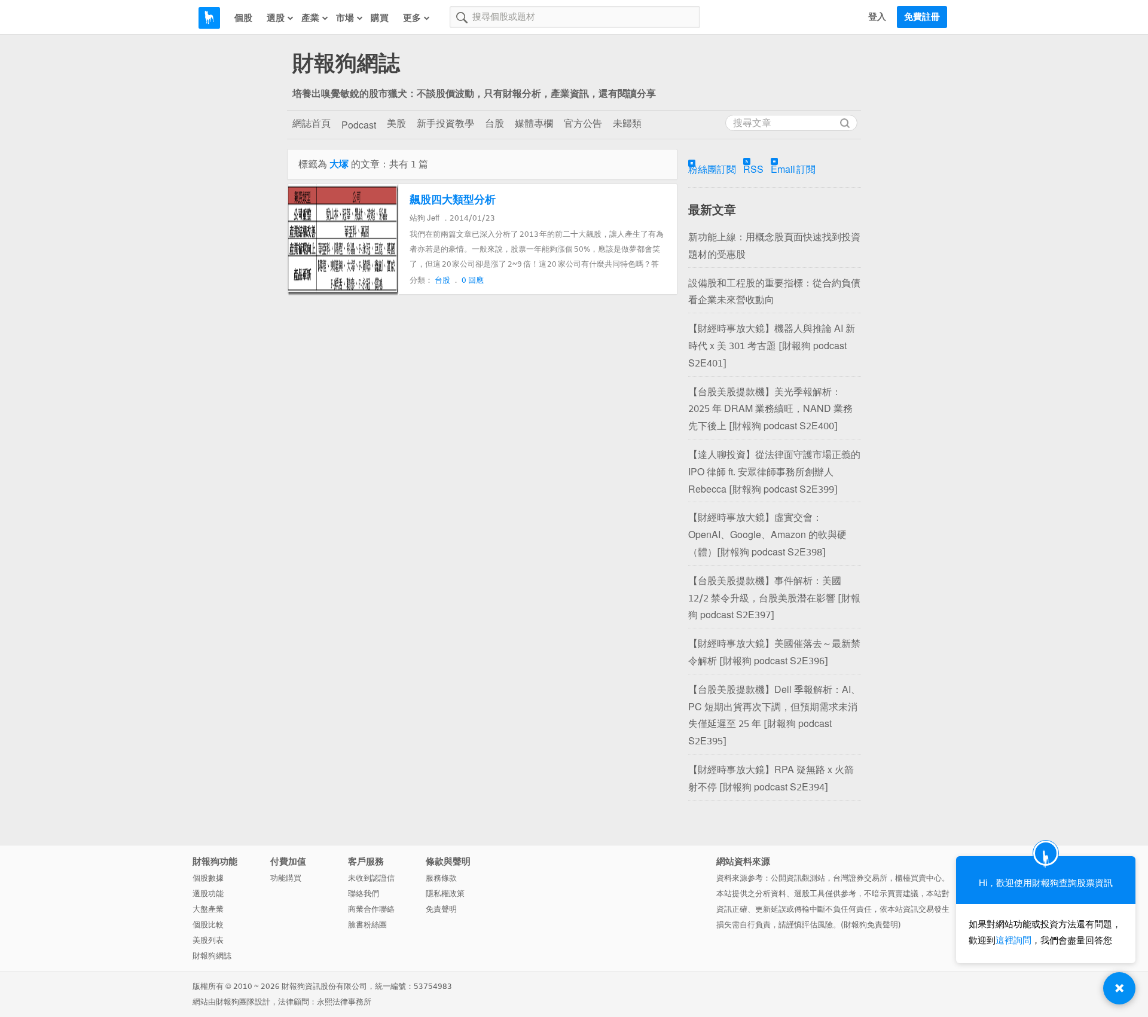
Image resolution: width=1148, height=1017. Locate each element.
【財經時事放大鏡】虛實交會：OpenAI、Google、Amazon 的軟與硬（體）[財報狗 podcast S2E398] (767, 535)
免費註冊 (922, 16)
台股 (494, 123)
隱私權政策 (445, 893)
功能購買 (285, 878)
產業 (310, 18)
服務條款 (441, 878)
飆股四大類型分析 (453, 199)
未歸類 (627, 123)
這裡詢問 (1013, 940)
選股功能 (208, 893)
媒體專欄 (534, 123)
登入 (877, 16)
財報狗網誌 (346, 63)
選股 (276, 18)
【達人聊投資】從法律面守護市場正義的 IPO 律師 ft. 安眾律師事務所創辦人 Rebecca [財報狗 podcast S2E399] (774, 472)
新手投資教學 (445, 123)
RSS (753, 169)
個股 (243, 18)
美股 (396, 123)
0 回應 (473, 280)
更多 (412, 18)
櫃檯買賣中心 (918, 878)
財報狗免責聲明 (871, 924)
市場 (345, 18)
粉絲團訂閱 (712, 169)
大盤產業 (208, 909)
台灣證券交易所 (860, 878)
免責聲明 (441, 909)
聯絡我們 (363, 893)
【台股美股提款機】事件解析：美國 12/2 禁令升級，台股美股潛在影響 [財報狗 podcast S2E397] (774, 598)
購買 (380, 18)
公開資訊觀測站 (798, 878)
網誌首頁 (311, 123)
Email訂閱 (793, 169)
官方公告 (583, 123)
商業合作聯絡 (371, 909)
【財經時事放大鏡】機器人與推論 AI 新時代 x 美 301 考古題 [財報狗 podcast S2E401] (771, 346)
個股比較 (208, 924)
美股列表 (208, 940)
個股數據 (208, 878)
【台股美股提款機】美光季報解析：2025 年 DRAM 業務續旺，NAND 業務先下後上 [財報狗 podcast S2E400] (770, 409)
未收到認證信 (371, 878)
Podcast (358, 125)
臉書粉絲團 (367, 924)
